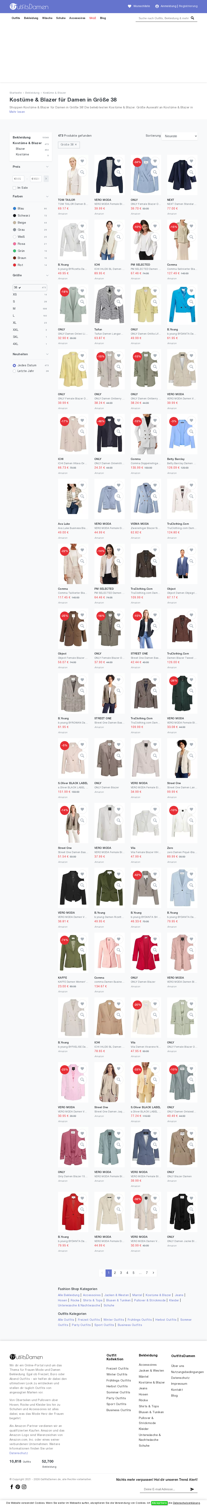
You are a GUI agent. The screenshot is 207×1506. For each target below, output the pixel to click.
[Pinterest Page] (18, 1487)
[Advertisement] (103, 54)
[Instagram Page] (24, 1487)
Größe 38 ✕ (69, 144)
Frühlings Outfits (140, 1320)
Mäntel (137, 1295)
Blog (103, 18)
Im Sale (23, 188)
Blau (21, 208)
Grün (21, 251)
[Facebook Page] (12, 1487)
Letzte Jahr (26, 371)
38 (15, 287)
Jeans (179, 1295)
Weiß (21, 237)
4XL (15, 344)
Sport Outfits (104, 1325)
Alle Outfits (66, 1320)
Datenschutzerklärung (186, 1503)
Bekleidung (31, 18)
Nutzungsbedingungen (187, 1372)
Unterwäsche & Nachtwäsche (79, 1305)
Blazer (20, 149)
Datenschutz (19, 1453)
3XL (15, 337)
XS (15, 294)
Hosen (62, 1300)
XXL (15, 330)
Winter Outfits (114, 1320)
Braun (22, 258)
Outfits (16, 18)
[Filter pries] (46, 178)
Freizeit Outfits (89, 1320)
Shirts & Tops (93, 1300)
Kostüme (22, 154)
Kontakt (177, 1390)
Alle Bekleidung (68, 1295)
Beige (22, 222)
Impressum (179, 1383)
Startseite (16, 93)
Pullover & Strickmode (150, 1300)
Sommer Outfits (118, 1392)
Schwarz (24, 215)
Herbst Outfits (166, 1320)
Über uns (177, 1366)
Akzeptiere (159, 1503)
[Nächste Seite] (153, 1273)
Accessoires (77, 18)
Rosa (21, 244)
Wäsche (47, 18)
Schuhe (60, 18)
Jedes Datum (27, 365)
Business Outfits (130, 1325)
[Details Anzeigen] (82, 172)
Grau (21, 229)
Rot (20, 265)
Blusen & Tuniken (118, 1300)
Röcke (75, 1300)
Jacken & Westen (116, 1295)
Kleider (174, 1300)
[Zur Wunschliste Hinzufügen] (82, 161)
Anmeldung (168, 6)
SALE (92, 18)
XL (15, 323)
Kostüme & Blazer (54, 93)
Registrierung (188, 6)
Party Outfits (81, 1325)
